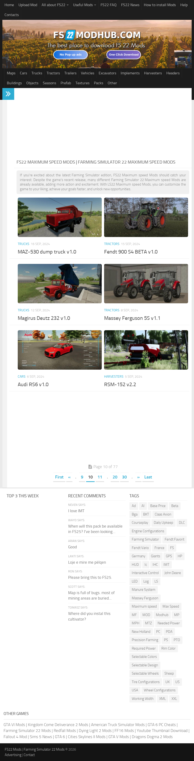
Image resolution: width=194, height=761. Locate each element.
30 (124, 477)
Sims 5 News (41, 736)
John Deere (172, 573)
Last (148, 477)
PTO (177, 640)
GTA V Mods (118, 736)
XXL (174, 699)
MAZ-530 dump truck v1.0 (47, 252)
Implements (130, 73)
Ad (134, 506)
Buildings (14, 83)
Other (112, 83)
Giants (155, 556)
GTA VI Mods (14, 724)
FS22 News (130, 5)
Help (184, 5)
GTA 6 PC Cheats (162, 724)
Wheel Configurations (160, 690)
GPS (169, 556)
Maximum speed (144, 606)
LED (135, 581)
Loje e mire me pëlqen (87, 562)
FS (172, 548)
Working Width (143, 699)
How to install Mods (160, 5)
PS (166, 640)
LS (156, 581)
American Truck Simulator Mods (118, 724)
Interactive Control (145, 573)
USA (135, 690)
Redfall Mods (65, 730)
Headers (173, 73)
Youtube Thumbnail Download (162, 730)
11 (99, 477)
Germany (138, 556)
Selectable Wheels (145, 673)
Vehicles (87, 73)
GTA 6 (60, 736)
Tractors (53, 73)
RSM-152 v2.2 (120, 384)
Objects (32, 83)
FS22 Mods (13, 749)
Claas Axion (163, 514)
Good (72, 547)
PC (158, 632)
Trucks (36, 73)
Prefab (66, 83)
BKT (146, 514)
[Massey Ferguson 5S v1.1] (146, 283)
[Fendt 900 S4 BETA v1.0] (146, 217)
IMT (166, 564)
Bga (134, 514)
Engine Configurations (148, 531)
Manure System (143, 590)
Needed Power (169, 623)
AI (143, 506)
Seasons (49, 83)
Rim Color (168, 648)
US (177, 682)
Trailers (70, 73)
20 (115, 477)
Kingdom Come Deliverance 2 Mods (58, 724)
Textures (82, 83)
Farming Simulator (145, 539)
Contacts (11, 15)
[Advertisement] (103, 123)
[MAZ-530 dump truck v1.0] (59, 217)
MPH (135, 623)
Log (146, 581)
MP (176, 615)
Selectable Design (145, 665)
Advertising (13, 755)
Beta (174, 506)
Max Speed (171, 606)
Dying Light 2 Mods (95, 730)
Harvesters (153, 73)
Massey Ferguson (145, 598)
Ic (146, 564)
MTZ (148, 623)
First (59, 477)
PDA (169, 632)
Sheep (169, 673)
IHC (155, 564)
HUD (135, 564)
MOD (146, 615)
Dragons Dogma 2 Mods (152, 736)
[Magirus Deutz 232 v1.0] (59, 283)
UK (167, 682)
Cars (23, 73)
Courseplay (140, 522)
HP (180, 556)
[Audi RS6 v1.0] (59, 350)
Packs (98, 83)
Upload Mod (27, 5)
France (159, 548)
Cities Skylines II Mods (87, 736)
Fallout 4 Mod (15, 736)
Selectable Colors (144, 657)
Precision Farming (145, 640)
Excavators (107, 73)
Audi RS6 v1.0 (33, 384)
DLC (182, 522)
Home (9, 5)
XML (162, 699)
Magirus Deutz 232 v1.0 (44, 318)
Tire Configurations (146, 682)
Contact (29, 755)
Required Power (144, 648)
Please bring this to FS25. (90, 577)
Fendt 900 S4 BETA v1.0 (131, 252)
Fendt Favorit (174, 539)
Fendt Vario (140, 548)
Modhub (162, 615)
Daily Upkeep (163, 522)
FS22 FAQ (109, 5)
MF (134, 615)
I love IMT (76, 510)
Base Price (158, 506)
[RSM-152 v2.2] (146, 350)
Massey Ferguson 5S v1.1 (132, 318)
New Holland (141, 632)
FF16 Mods (124, 730)
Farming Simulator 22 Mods (27, 730)
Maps (11, 73)
